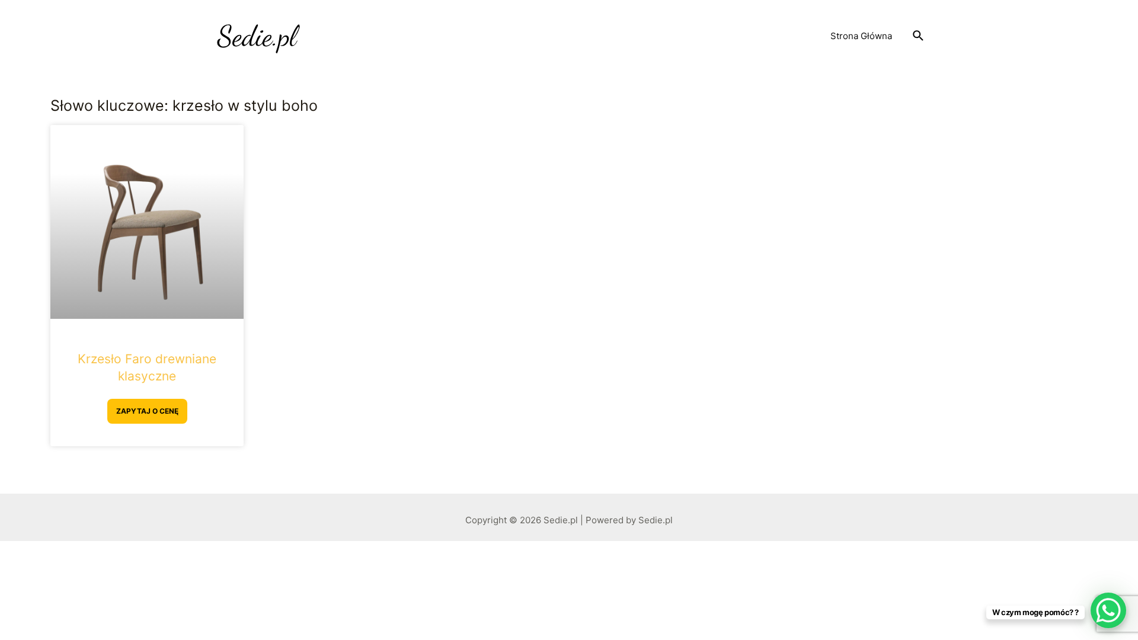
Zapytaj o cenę (147, 411)
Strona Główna (861, 35)
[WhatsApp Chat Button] (1108, 610)
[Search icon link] (919, 36)
